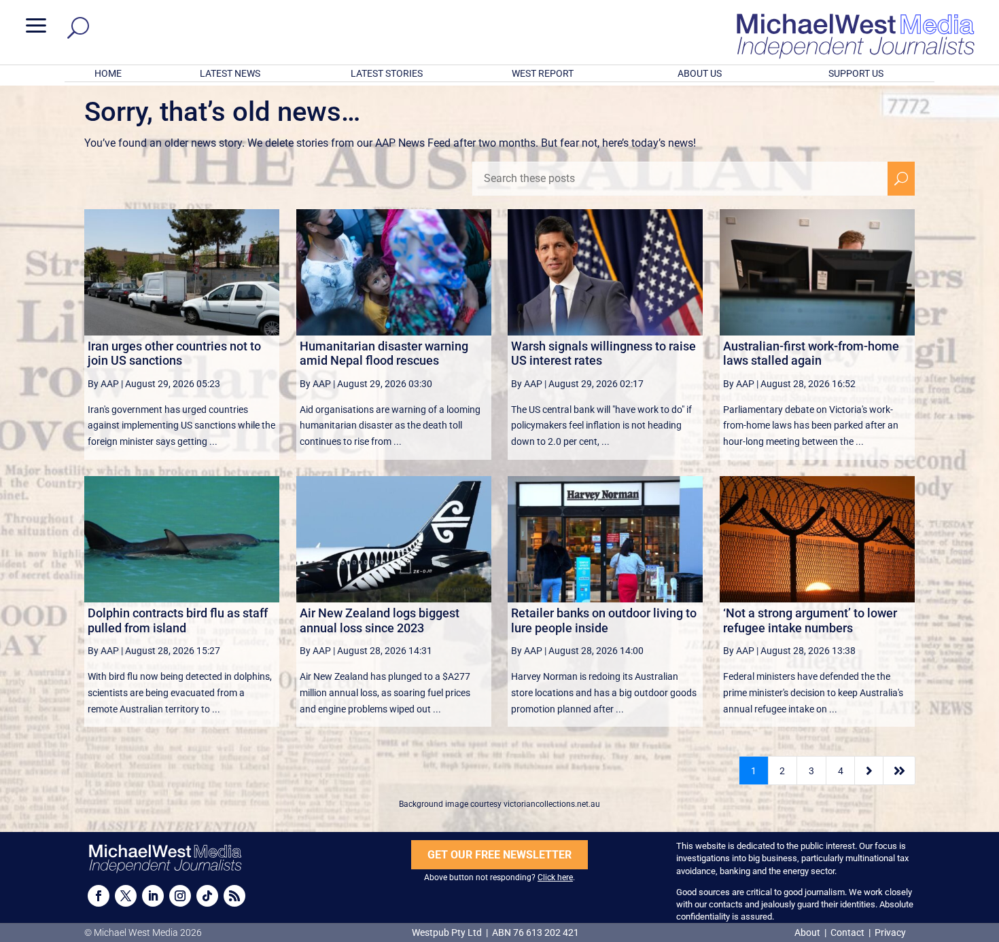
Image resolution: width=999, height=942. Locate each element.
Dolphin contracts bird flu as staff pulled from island (178, 620)
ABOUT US (700, 73)
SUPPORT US (855, 73)
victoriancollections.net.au (552, 804)
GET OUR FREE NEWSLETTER (499, 854)
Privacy (890, 932)
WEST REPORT (543, 73)
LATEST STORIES (387, 73)
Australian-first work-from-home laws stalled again (811, 353)
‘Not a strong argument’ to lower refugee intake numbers (810, 620)
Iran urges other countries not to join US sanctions (174, 353)
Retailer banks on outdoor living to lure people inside (604, 620)
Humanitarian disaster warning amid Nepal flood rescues (384, 353)
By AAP (103, 383)
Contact (847, 932)
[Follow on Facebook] (98, 896)
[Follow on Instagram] (180, 896)
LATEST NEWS (230, 73)
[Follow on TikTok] (207, 896)
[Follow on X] (126, 896)
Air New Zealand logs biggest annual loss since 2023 (379, 620)
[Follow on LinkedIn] (153, 896)
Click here (555, 877)
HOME (108, 73)
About (808, 932)
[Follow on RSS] (234, 896)
